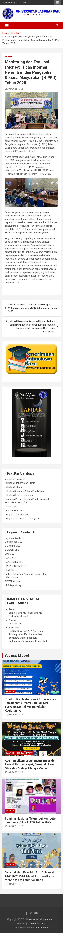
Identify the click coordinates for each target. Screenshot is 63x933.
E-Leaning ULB (12, 545)
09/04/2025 (11, 884)
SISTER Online (12, 581)
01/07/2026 (11, 714)
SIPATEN (9, 570)
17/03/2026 (11, 772)
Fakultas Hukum (13, 487)
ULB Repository (13, 585)
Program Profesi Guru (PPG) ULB (22, 518)
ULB (21, 88)
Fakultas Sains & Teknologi (19, 495)
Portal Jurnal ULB (14, 561)
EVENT (29, 753)
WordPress (42, 927)
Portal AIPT (11, 557)
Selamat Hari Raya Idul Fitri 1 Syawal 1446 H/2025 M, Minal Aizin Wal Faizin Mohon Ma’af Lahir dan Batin (30, 876)
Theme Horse (35, 923)
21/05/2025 (11, 826)
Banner (10, 691)
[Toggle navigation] (6, 25)
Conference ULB (13, 541)
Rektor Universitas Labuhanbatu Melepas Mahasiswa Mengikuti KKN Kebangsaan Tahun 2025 (32, 308)
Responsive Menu (57, 2)
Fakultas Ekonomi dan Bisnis (20, 483)
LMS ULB (9, 553)
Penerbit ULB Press (15, 510)
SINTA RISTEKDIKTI (15, 565)
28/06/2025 (11, 88)
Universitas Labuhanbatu (39, 919)
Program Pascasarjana (17, 514)
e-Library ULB (12, 549)
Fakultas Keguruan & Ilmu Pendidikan (24, 491)
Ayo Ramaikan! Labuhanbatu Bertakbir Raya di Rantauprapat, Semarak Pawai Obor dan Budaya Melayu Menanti (30, 764)
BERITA (9, 56)
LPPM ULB (10, 506)
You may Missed (17, 655)
